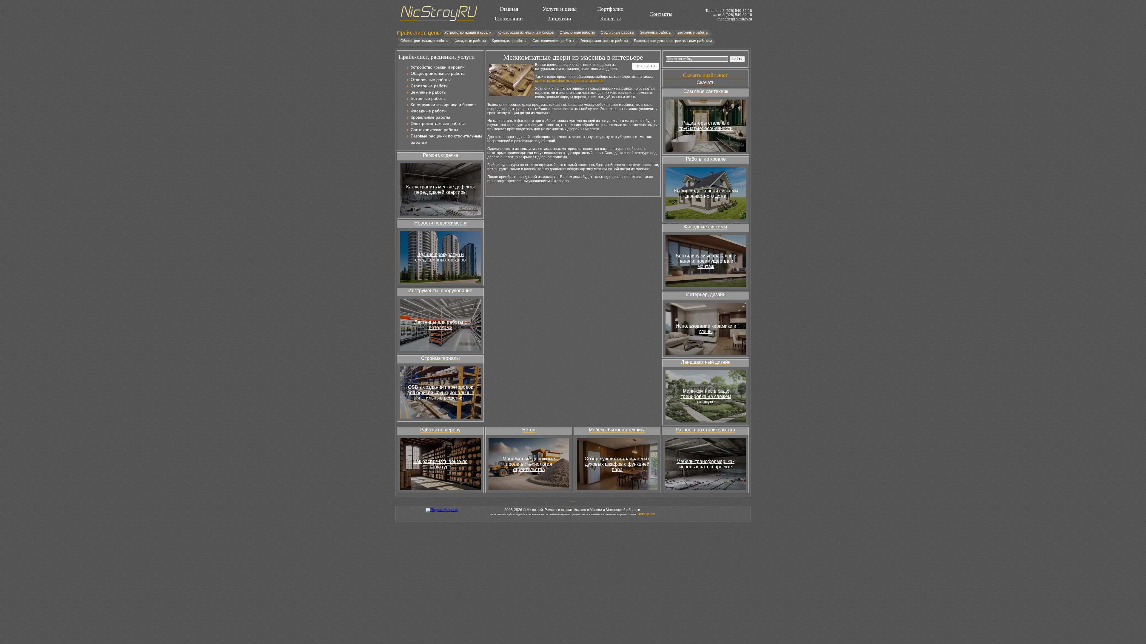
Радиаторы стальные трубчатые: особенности (706, 125)
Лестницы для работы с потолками (440, 325)
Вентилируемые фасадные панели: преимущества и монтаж (706, 261)
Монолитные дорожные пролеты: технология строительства (529, 464)
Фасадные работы (470, 41)
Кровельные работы (509, 41)
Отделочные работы (577, 32)
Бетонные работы (692, 32)
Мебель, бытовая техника (617, 429)
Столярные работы (617, 32)
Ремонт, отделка (440, 155)
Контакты (661, 14)
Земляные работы (655, 32)
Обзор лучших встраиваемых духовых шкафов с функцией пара (617, 464)
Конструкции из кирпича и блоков (525, 32)
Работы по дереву (440, 429)
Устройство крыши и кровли (468, 32)
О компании (509, 18)
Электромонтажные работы (604, 41)
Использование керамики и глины (706, 328)
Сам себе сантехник (705, 91)
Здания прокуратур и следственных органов (440, 257)
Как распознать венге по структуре (441, 464)
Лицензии (559, 18)
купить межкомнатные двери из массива (569, 81)
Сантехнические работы (553, 41)
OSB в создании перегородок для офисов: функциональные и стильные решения (440, 392)
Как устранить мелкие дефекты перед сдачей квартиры (440, 189)
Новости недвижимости (440, 222)
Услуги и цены (560, 9)
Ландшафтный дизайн (706, 362)
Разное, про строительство (705, 429)
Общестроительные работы (425, 41)
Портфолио (610, 9)
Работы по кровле (706, 159)
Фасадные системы (705, 226)
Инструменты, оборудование (440, 290)
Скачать (705, 82)
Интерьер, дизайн (706, 294)
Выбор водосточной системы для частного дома (706, 193)
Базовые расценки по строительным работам (673, 41)
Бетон (528, 429)
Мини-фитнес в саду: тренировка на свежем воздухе (706, 396)
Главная (509, 9)
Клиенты (610, 18)
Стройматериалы (440, 358)
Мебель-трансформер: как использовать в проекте (705, 464)
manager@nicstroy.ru (734, 19)
